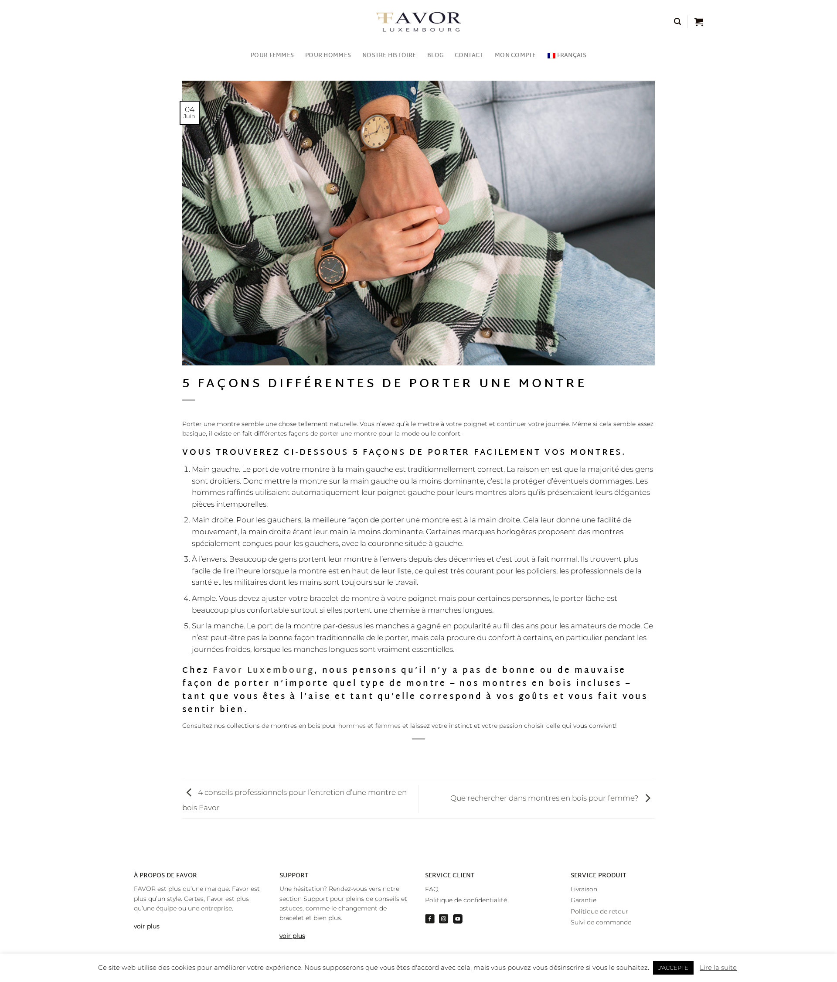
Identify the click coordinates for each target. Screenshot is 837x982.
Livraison (584, 889)
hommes (352, 726)
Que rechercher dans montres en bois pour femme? (545, 798)
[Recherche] (677, 21)
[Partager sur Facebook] (386, 754)
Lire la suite (718, 967)
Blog (435, 56)
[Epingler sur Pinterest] (435, 754)
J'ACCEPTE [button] (673, 967)
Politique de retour (599, 911)
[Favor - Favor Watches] (418, 21)
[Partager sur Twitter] (402, 754)
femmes (388, 726)
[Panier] (698, 21)
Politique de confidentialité (466, 900)
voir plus (147, 926)
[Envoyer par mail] (419, 754)
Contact (469, 56)
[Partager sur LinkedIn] (451, 754)
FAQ (432, 889)
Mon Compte (515, 56)
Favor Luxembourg (263, 671)
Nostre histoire (389, 56)
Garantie (583, 900)
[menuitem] (567, 56)
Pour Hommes (328, 56)
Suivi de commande (601, 922)
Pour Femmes (272, 56)
